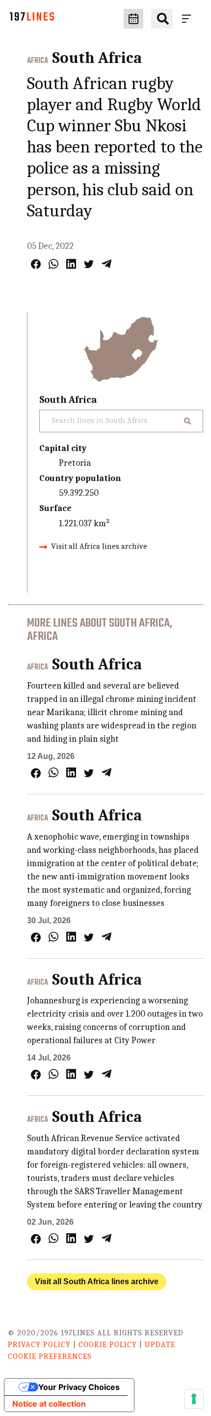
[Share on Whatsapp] (53, 264)
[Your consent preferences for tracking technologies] (194, 1398)
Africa (37, 61)
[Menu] (188, 19)
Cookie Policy (108, 1344)
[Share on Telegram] (106, 264)
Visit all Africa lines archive (99, 546)
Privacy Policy (39, 1344)
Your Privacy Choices (79, 1387)
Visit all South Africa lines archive (96, 1281)
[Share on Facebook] (36, 264)
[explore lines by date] (133, 19)
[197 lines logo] (32, 19)
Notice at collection (49, 1404)
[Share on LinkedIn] (71, 264)
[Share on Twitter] (89, 264)
